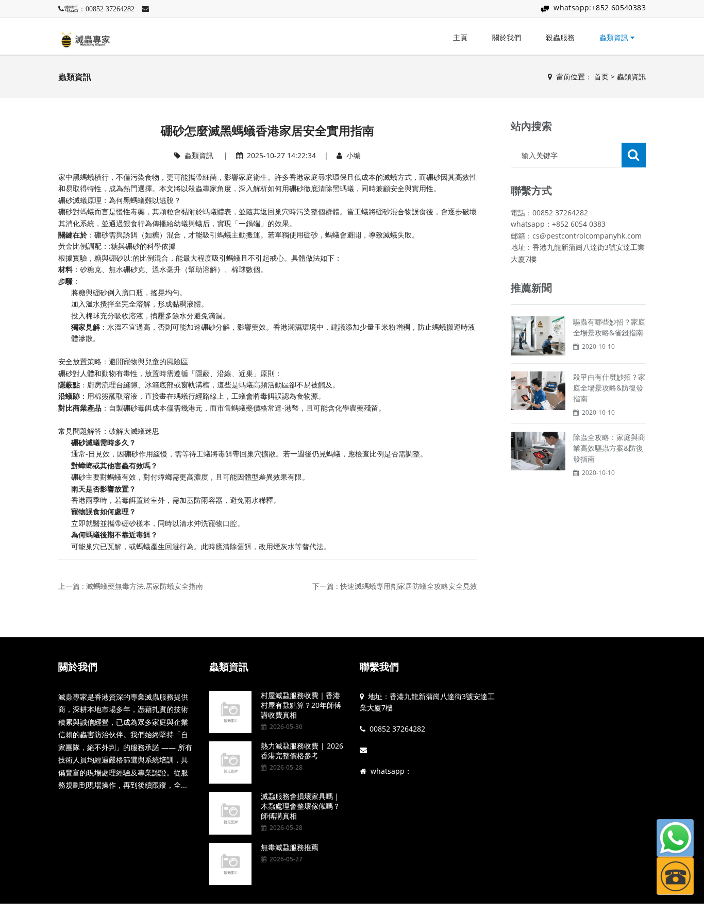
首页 (601, 76)
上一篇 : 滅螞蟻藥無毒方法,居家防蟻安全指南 (130, 586)
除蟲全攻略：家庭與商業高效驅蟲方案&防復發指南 (609, 448)
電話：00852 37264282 (99, 8)
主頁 (460, 37)
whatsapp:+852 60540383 (600, 7)
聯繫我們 (379, 666)
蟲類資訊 (614, 37)
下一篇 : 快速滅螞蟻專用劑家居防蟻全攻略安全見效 (394, 586)
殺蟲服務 (560, 37)
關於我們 (506, 37)
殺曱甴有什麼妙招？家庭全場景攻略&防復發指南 (609, 387)
